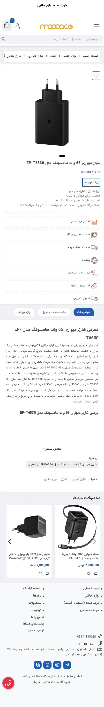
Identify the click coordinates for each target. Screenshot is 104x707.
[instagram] (57, 665)
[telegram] (67, 665)
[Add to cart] (95, 574)
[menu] (96, 26)
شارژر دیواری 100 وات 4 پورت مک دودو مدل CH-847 (80, 556)
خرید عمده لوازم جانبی (52, 5)
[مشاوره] (8, 683)
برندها (37, 595)
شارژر (53, 56)
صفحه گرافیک (32, 588)
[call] (37, 665)
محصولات (35, 602)
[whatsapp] (47, 665)
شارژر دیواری (35, 56)
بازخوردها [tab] (24, 312)
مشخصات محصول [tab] (54, 312)
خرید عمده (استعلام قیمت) (81, 602)
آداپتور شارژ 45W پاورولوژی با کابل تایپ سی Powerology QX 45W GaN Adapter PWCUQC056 (29, 556)
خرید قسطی (91, 588)
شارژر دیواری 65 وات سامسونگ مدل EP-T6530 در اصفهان (62, 464)
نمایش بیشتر (53, 449)
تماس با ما (37, 617)
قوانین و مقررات (34, 630)
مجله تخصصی (89, 610)
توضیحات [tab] (83, 312)
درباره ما (35, 610)
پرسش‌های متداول (33, 623)
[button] (94, 541)
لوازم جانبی (69, 56)
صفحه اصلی (90, 56)
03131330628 (86, 636)
